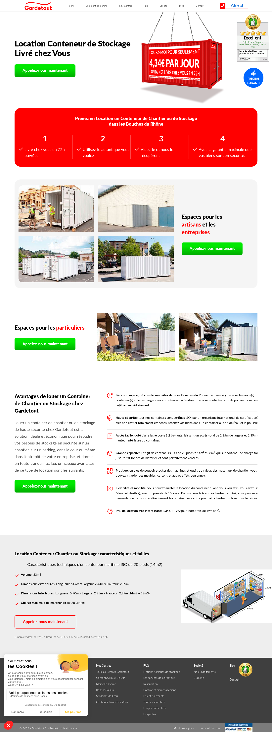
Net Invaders (71, 728)
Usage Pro (149, 714)
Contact (200, 6)
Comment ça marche (96, 6)
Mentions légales (183, 728)
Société (163, 6)
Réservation (150, 684)
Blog (181, 6)
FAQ (146, 665)
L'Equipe (199, 678)
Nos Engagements (205, 672)
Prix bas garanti (253, 81)
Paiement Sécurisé (210, 728)
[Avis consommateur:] (245, 669)
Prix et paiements (153, 696)
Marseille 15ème (106, 684)
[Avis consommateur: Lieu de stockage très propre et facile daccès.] (253, 37)
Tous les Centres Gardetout (112, 672)
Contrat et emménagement (159, 690)
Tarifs (71, 6)
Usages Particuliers (154, 708)
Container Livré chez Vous (112, 702)
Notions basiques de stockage (161, 672)
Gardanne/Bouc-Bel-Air (110, 678)
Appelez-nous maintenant (45, 71)
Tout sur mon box (154, 702)
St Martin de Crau (107, 696)
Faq (146, 6)
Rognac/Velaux (105, 690)
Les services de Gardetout (159, 678)
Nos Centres (125, 6)
